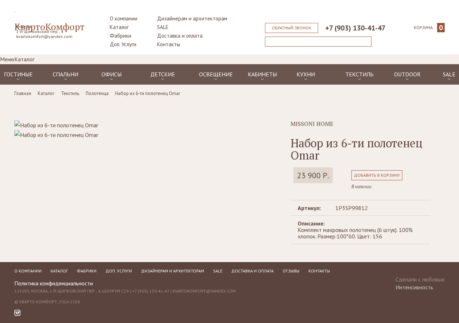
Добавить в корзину (377, 175)
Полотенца (97, 93)
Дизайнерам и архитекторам (192, 18)
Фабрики (120, 35)
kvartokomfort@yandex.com (44, 36)
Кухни (306, 74)
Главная (22, 93)
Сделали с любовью (420, 281)
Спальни (65, 74)
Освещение (216, 74)
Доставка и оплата (180, 35)
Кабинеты (262, 74)
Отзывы (291, 271)
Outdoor (407, 74)
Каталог (119, 27)
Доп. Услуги (123, 44)
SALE (163, 27)
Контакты (168, 44)
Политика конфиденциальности (53, 283)
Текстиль (359, 74)
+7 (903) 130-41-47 (355, 28)
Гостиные (18, 74)
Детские (162, 74)
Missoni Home (311, 124)
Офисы (111, 74)
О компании (123, 18)
